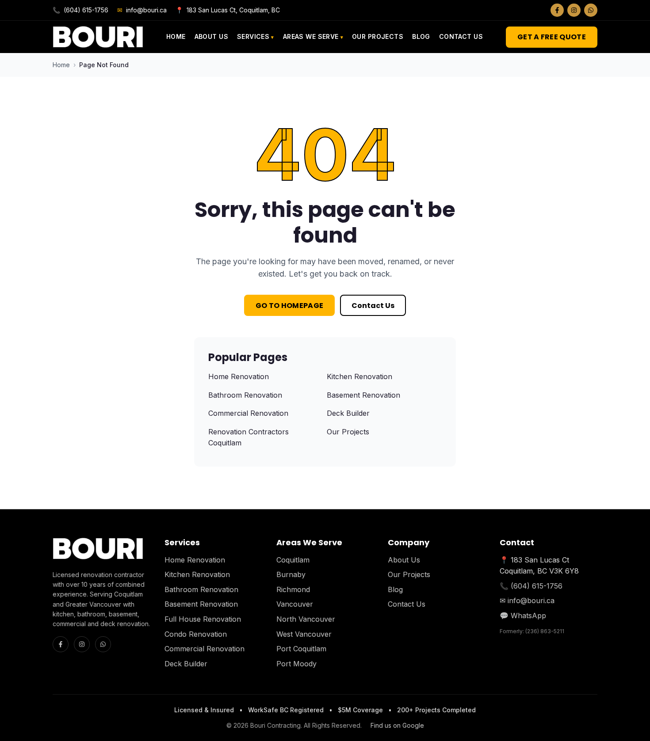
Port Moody (296, 663)
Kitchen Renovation (359, 376)
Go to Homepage (289, 305)
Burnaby (291, 574)
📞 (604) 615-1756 (531, 585)
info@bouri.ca (142, 10)
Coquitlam (293, 559)
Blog (421, 36)
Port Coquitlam (301, 648)
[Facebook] (557, 10)
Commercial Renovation (248, 413)
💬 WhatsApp (523, 615)
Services (253, 36)
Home (176, 36)
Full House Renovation (202, 619)
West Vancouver (304, 634)
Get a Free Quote (551, 37)
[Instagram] (574, 10)
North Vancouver (305, 619)
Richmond (293, 589)
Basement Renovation (363, 395)
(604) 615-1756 (80, 10)
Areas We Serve (311, 36)
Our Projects (377, 36)
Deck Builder (348, 413)
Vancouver (294, 604)
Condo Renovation (195, 634)
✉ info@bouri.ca (527, 600)
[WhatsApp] (590, 10)
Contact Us (461, 36)
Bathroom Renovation (245, 395)
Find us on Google (397, 725)
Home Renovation (238, 376)
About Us (211, 36)
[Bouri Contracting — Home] (98, 37)
